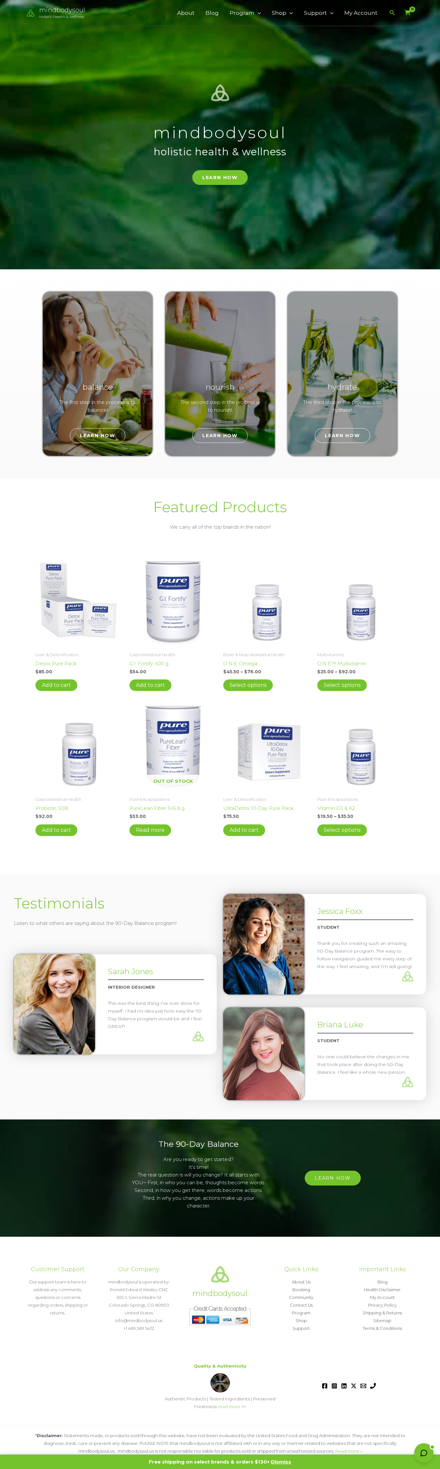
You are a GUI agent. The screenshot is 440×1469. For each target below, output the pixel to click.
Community (301, 1297)
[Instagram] (334, 1386)
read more (229, 1406)
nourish (220, 387)
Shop (279, 13)
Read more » (348, 1451)
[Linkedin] (344, 1386)
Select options (248, 685)
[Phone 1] (373, 1386)
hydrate (342, 387)
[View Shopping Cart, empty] (407, 13)
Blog (212, 13)
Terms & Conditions (382, 1328)
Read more (150, 830)
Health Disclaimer (382, 1289)
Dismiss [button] (281, 1462)
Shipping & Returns (382, 1312)
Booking (301, 1289)
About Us (301, 1281)
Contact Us (301, 1305)
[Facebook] (325, 1386)
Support (315, 13)
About (186, 13)
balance (97, 387)
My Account (361, 13)
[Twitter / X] (354, 1386)
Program (242, 13)
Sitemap (382, 1320)
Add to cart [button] (56, 685)
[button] (257, 13)
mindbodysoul (62, 10)
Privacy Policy (382, 1305)
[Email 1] (363, 1386)
